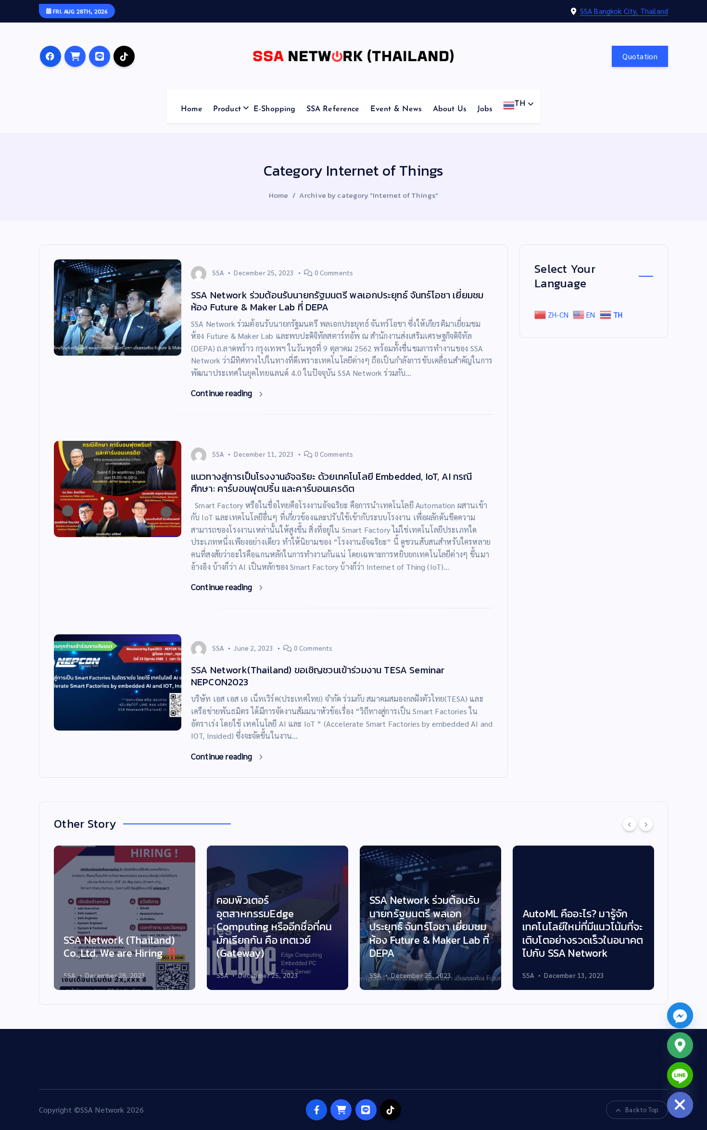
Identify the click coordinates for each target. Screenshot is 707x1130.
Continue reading (222, 392)
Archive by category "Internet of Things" (368, 195)
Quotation (639, 56)
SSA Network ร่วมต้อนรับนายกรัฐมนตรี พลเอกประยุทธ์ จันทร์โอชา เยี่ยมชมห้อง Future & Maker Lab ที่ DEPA (337, 301)
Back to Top (641, 1109)
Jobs (485, 109)
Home (191, 109)
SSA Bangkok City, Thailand (624, 10)
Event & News (396, 109)
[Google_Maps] (680, 1045)
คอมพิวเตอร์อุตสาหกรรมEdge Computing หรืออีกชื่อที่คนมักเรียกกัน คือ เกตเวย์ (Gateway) (274, 926)
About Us (450, 109)
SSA (218, 272)
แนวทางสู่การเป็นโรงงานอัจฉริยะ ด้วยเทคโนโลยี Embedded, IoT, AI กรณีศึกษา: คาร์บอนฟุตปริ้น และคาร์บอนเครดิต (331, 482)
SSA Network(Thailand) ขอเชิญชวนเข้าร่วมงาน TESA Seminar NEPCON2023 (317, 676)
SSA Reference (333, 109)
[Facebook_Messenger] (680, 1015)
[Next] (646, 824)
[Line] (680, 1075)
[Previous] (629, 824)
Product (227, 109)
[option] (124, 918)
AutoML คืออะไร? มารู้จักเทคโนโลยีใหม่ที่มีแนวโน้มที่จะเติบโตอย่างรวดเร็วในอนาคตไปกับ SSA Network (583, 934)
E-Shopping (274, 109)
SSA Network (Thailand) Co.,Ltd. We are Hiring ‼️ (120, 947)
